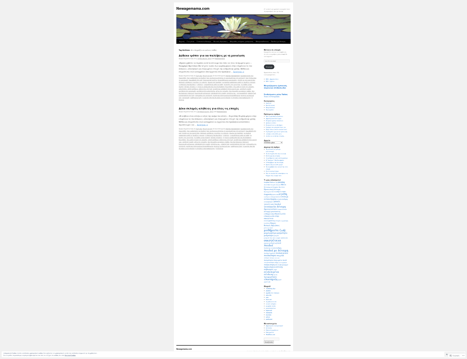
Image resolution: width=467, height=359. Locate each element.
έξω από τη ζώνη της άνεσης (243, 87)
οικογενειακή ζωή (270, 243)
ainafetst (268, 291)
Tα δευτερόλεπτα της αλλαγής (276, 154)
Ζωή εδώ (199, 76)
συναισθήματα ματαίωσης (227, 80)
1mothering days (270, 288)
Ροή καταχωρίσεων (272, 330)
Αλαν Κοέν (267, 185)
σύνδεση (268, 274)
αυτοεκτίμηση (270, 199)
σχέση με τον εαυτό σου (246, 80)
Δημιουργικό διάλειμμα (273, 118)
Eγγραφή (269, 67)
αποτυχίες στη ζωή (205, 89)
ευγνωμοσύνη (242, 93)
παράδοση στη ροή (195, 80)
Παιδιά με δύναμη (278, 41)
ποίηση (266, 264)
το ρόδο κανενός (271, 302)
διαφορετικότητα (282, 209)
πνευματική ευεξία (210, 80)
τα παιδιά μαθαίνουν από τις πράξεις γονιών (238, 82)
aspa (267, 297)
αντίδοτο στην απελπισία (206, 91)
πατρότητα (268, 260)
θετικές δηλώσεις (272, 225)
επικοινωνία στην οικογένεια (271, 217)
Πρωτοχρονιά (268, 192)
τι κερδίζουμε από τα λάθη (213, 84)
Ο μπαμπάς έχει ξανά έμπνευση (276, 132)
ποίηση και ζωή (275, 264)
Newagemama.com (193, 8)
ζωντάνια (267, 223)
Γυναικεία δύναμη (204, 41)
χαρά (279, 280)
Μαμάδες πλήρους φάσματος (241, 41)
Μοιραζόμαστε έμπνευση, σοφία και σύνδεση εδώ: (275, 86)
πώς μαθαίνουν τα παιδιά (196, 78)
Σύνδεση (269, 328)
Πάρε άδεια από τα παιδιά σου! (276, 129)
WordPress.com (270, 334)
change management (233, 76)
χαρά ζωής (267, 282)
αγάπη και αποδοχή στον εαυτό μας (226, 89)
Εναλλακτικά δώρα (272, 171)
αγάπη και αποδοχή (269, 197)
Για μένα (190, 41)
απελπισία (183, 89)
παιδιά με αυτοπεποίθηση (272, 248)
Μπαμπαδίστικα (262, 41)
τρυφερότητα (270, 276)
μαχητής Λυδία (271, 306)
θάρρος (273, 223)
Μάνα (283, 184)
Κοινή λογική (207, 76)
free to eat (268, 299)
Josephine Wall (268, 182)
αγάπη (283, 194)
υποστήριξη (270, 279)
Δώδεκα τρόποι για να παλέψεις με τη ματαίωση (212, 55)
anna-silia (268, 295)
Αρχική (181, 41)
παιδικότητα (270, 255)
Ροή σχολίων (270, 332)
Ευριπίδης (229, 87)
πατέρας (266, 258)
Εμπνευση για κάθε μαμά (274, 165)
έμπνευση (275, 194)
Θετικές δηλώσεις (220, 41)
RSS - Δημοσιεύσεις (272, 79)
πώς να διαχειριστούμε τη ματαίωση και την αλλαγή (225, 78)
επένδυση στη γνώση (218, 93)
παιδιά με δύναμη (276, 250)
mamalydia (269, 312)
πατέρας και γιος (275, 258)
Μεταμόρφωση (268, 187)
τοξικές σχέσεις (190, 87)
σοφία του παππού (214, 82)
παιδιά (268, 245)
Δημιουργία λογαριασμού (274, 326)
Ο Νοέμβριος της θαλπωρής (274, 162)
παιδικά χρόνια (269, 253)
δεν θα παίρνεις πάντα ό (239, 142)
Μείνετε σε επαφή (272, 50)
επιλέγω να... (231, 93)
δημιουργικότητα (270, 209)
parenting (281, 182)
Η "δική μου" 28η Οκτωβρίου (275, 160)
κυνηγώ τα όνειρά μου (222, 146)
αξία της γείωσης (222, 91)
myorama (268, 315)
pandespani (269, 319)
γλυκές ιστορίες (271, 304)
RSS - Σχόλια (270, 81)
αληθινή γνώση (245, 89)
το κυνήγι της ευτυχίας (232, 84)
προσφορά (284, 265)
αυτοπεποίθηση (282, 199)
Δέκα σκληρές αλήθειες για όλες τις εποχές (209, 108)
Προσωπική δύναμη (272, 189)
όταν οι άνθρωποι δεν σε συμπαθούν (211, 87)
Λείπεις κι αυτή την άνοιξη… (275, 136)
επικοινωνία (280, 213)
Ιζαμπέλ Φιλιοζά (276, 185)
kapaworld (269, 310)
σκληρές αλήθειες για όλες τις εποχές (193, 82)
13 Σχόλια (219, 148)
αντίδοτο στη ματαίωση (187, 91)
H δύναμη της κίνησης (273, 156)
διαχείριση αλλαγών (202, 93)
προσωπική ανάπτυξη (273, 267)
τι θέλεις (200, 84)
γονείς (276, 201)
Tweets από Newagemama (271, 96)
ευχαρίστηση (284, 221)
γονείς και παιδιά (272, 204)
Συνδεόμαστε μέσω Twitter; (276, 94)
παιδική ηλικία (282, 253)
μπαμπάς (276, 235)
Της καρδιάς (270, 110)
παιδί (279, 243)
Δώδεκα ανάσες (271, 123)
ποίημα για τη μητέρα (281, 262)
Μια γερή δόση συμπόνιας (274, 116)
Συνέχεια (238, 71)
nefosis (268, 317)
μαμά (266, 232)
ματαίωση (185, 98)
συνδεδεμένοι (271, 271)
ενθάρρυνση (268, 214)
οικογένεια (272, 240)
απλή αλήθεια (192, 89)
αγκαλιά (278, 197)
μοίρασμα (269, 235)
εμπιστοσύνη (275, 211)
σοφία (275, 269)
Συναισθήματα (277, 192)
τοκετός (275, 275)
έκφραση (268, 194)
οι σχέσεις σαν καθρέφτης (241, 98)
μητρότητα (282, 232)
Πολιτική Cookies (70, 355)
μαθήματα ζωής (196, 98)
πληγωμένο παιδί (280, 260)
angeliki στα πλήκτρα (272, 293)
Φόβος (284, 192)
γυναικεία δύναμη (275, 206)
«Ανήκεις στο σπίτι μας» (274, 134)
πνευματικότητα (269, 262)
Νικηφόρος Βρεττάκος (279, 187)
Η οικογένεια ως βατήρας (274, 125)
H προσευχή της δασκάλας (274, 121)
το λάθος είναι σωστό (202, 137)
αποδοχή (284, 196)
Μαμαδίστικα (270, 107)
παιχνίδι (280, 255)
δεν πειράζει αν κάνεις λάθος (240, 91)
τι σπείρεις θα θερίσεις (187, 84)
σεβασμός (268, 269)
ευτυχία (277, 221)
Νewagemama (220, 58)
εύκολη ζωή (252, 93)
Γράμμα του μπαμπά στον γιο (276, 127)
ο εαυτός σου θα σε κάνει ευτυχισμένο (216, 98)
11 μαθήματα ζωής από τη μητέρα (277, 158)
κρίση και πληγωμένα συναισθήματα (226, 95)
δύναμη (267, 211)
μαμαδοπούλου (271, 308)
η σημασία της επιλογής (203, 95)
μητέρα (273, 232)
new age (275, 182)
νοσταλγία (284, 238)
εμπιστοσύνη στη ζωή (186, 95)
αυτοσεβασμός (268, 202)
